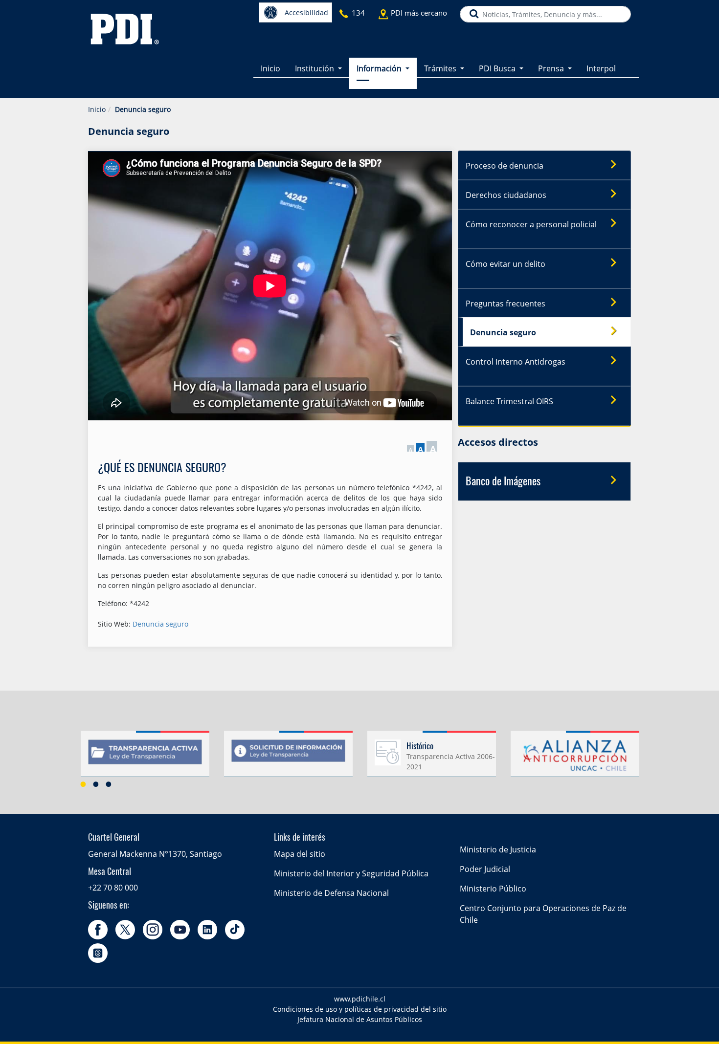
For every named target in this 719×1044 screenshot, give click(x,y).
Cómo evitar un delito (505, 264)
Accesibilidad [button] (306, 12)
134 (358, 13)
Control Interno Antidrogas (515, 361)
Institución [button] (315, 68)
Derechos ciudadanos (506, 195)
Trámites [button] (441, 68)
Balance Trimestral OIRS (509, 401)
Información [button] (380, 68)
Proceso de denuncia (504, 165)
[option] (145, 757)
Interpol (601, 68)
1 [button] (83, 784)
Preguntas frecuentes (505, 303)
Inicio (270, 68)
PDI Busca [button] (498, 68)
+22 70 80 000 (113, 887)
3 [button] (108, 784)
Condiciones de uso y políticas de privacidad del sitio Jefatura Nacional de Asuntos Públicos (360, 1014)
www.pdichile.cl (359, 998)
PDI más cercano (419, 13)
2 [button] (96, 784)
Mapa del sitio (299, 853)
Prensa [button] (552, 68)
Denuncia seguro (160, 624)
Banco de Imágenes (503, 482)
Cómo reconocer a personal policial (531, 224)
